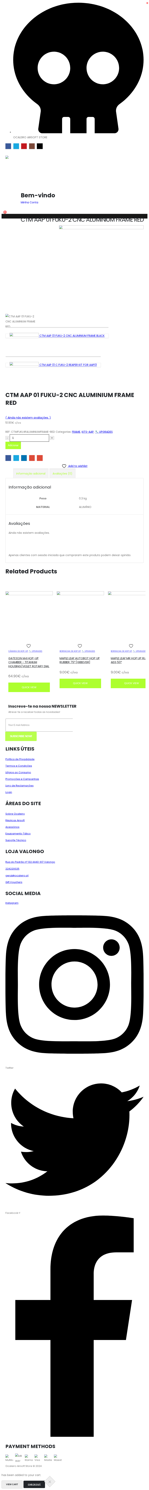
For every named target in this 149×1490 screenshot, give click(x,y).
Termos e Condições (18, 765)
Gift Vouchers (13, 882)
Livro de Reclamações (19, 785)
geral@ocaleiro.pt (17, 875)
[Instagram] (32, 146)
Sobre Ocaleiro (15, 813)
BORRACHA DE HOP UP (70, 651)
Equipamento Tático (18, 833)
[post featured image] (29, 594)
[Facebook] (8, 146)
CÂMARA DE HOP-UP (18, 651)
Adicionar (13, 445)
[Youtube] (24, 146)
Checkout (34, 1484)
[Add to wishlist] (29, 646)
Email (39, 458)
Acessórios (12, 827)
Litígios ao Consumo (18, 772)
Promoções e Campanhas (22, 779)
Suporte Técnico (15, 840)
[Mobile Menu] (7, 152)
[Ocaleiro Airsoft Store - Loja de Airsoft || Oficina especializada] (18, 171)
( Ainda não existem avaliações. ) (28, 418)
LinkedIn (24, 458)
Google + (32, 458)
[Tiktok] (39, 146)
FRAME (76, 432)
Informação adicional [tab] (30, 473)
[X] (16, 146)
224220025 (12, 868)
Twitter (16, 458)
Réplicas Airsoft (15, 820)
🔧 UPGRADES (104, 432)
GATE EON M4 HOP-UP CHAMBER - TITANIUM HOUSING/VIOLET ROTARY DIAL (28, 662)
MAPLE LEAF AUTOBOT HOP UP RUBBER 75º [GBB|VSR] (80, 660)
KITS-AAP (88, 432)
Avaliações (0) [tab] (62, 473)
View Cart (12, 1484)
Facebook (8, 458)
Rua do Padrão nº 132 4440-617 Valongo (30, 862)
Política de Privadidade (20, 759)
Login (8, 792)
